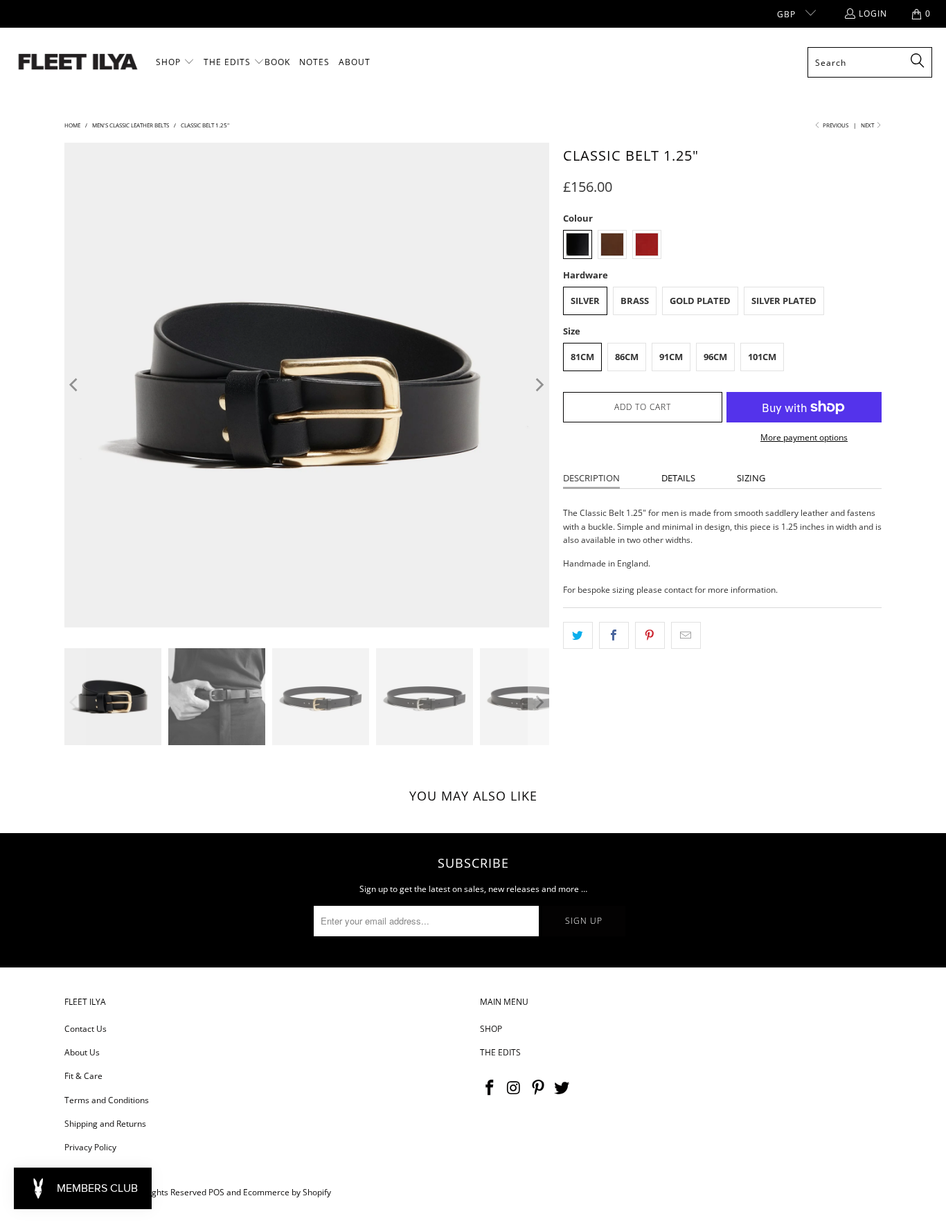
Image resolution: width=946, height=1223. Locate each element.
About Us (82, 1052)
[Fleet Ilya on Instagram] (514, 1088)
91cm (671, 356)
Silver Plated (783, 300)
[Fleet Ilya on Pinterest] (538, 1088)
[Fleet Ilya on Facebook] (490, 1088)
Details (678, 478)
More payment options (804, 437)
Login (873, 13)
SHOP (491, 1029)
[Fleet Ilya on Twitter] (562, 1088)
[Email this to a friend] (686, 635)
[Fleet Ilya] (78, 63)
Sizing (751, 478)
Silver (585, 300)
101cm (762, 356)
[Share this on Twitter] (578, 635)
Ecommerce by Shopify (287, 1192)
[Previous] (75, 385)
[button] (175, 62)
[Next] (539, 385)
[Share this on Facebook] (614, 635)
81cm (582, 356)
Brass (635, 300)
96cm (715, 356)
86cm (627, 356)
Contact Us (85, 1029)
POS (216, 1192)
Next (868, 125)
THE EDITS (500, 1052)
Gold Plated (700, 300)
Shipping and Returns (105, 1124)
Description (591, 478)
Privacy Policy (90, 1147)
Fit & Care (83, 1076)
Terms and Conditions (106, 1100)
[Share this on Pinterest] (650, 635)
